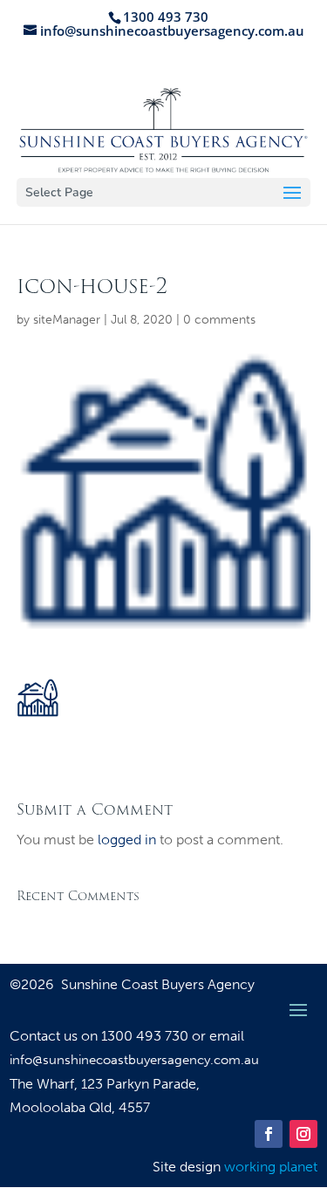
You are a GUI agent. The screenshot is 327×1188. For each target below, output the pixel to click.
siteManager (66, 319)
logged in (127, 839)
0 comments (219, 319)
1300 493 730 (146, 1036)
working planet (270, 1166)
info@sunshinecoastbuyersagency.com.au (134, 1060)
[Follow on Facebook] (269, 1134)
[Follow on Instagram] (303, 1134)
